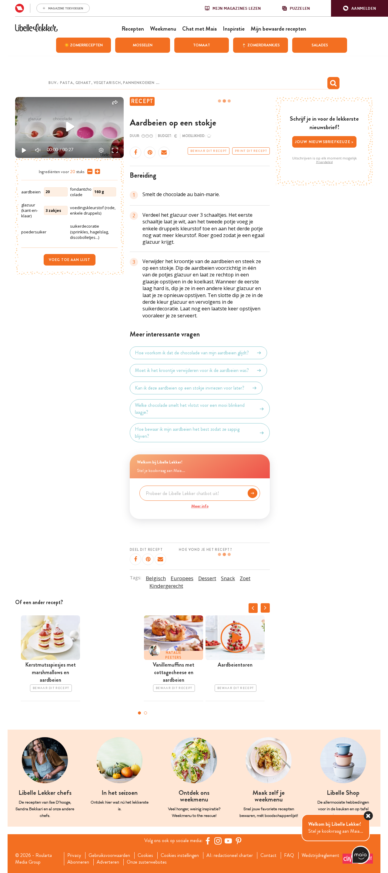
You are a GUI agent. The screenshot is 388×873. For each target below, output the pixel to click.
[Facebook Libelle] (207, 841)
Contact (268, 855)
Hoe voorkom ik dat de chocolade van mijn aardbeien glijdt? (192, 352)
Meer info (200, 506)
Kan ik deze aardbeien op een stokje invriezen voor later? (189, 387)
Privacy (74, 855)
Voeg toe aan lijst (69, 260)
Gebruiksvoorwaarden (109, 855)
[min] (88, 172)
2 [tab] (145, 712)
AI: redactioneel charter (229, 855)
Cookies (145, 855)
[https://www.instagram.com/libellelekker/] (218, 841)
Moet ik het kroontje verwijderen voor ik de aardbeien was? (192, 370)
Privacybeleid (324, 162)
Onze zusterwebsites (147, 862)
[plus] (96, 172)
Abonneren (78, 862)
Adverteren (108, 862)
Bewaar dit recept (208, 151)
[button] (359, 8)
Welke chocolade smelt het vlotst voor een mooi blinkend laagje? (190, 408)
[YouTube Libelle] (228, 841)
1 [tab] (139, 712)
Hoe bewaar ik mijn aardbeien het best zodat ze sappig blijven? (187, 432)
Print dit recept (251, 151)
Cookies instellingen (180, 855)
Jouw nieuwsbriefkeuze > (324, 142)
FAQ (289, 855)
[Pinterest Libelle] (238, 841)
